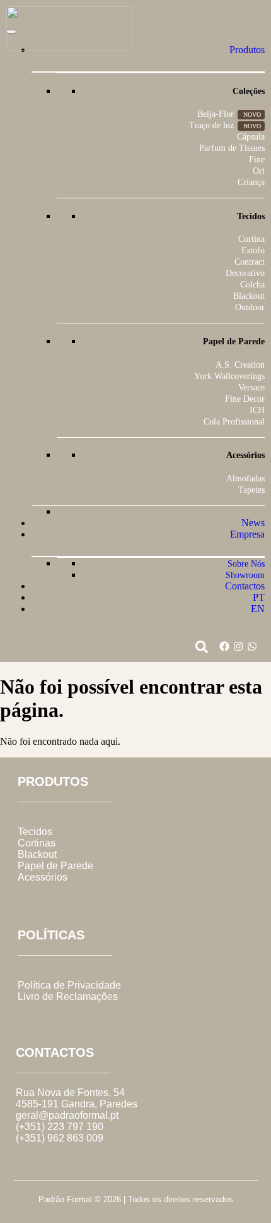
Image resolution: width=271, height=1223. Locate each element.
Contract (249, 262)
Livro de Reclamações (68, 996)
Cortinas (36, 843)
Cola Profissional (234, 421)
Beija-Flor (215, 114)
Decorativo (245, 273)
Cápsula (251, 137)
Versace (251, 387)
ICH (257, 410)
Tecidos (35, 831)
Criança (251, 182)
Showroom (245, 575)
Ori (259, 171)
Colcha (252, 284)
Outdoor (250, 307)
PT (259, 597)
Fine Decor (245, 399)
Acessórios (42, 877)
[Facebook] (224, 646)
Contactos (245, 586)
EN (258, 608)
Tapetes (251, 490)
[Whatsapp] (252, 646)
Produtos (247, 49)
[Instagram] (238, 646)
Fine (257, 159)
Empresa (247, 534)
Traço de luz (211, 125)
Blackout (249, 296)
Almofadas (245, 478)
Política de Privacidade (69, 985)
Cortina (251, 239)
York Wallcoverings (229, 376)
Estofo (253, 250)
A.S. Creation (240, 365)
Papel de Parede (55, 865)
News (253, 522)
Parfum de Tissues (232, 148)
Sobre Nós (246, 564)
